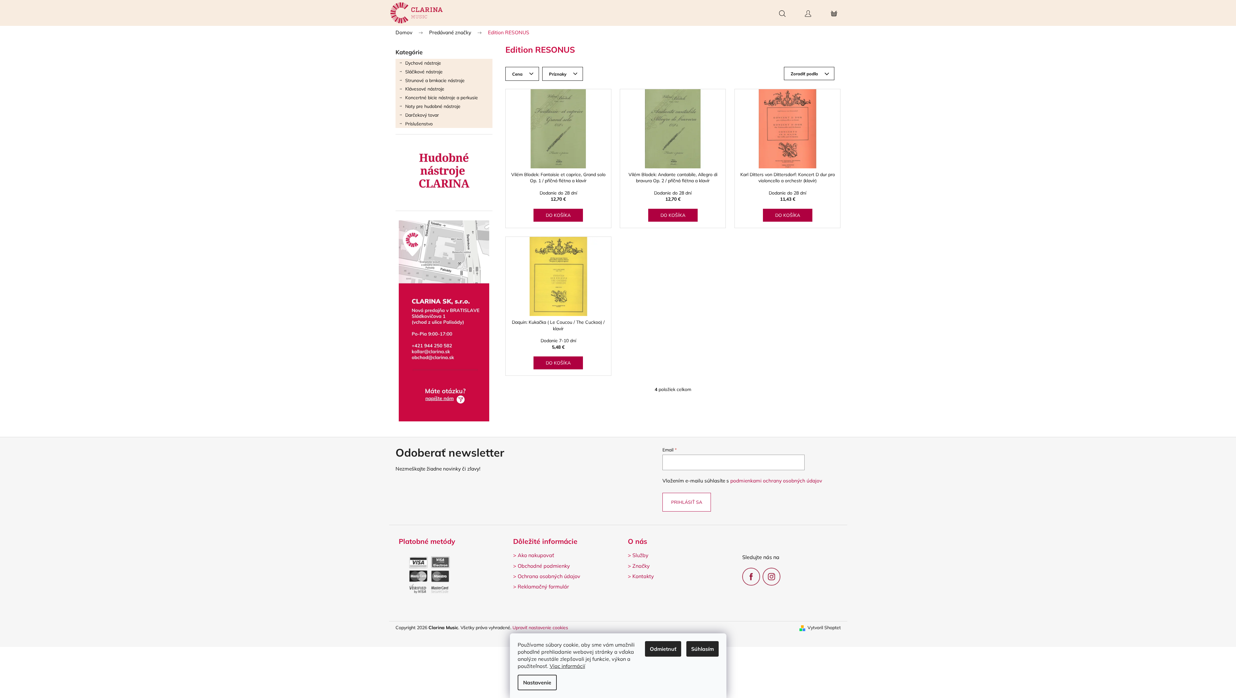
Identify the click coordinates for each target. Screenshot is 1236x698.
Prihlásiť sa (686, 502)
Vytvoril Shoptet (824, 627)
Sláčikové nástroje (424, 72)
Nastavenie (537, 682)
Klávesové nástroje (424, 89)
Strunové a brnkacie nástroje (435, 80)
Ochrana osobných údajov (549, 576)
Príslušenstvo (419, 124)
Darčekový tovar (422, 115)
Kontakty (643, 576)
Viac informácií (567, 666)
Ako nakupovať (536, 555)
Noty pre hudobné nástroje (432, 106)
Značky (641, 566)
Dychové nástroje (423, 63)
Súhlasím (702, 649)
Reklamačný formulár (543, 586)
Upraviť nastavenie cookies (540, 627)
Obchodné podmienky (544, 566)
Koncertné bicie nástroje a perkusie (441, 97)
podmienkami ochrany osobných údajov (776, 481)
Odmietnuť (663, 649)
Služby (640, 555)
